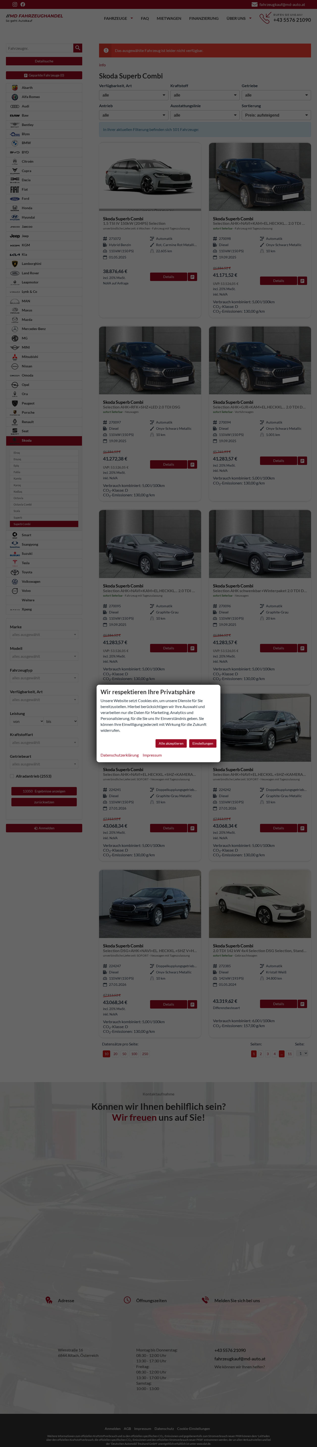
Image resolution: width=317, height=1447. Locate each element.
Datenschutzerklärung (120, 755)
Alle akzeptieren (171, 743)
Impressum (152, 755)
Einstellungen (202, 743)
